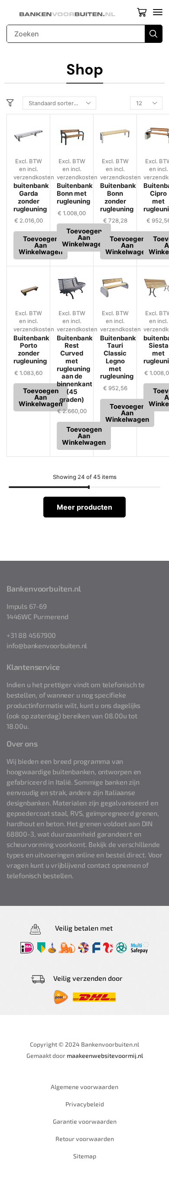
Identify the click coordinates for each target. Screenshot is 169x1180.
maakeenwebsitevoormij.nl (105, 1055)
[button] (141, 12)
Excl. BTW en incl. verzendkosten (33, 169)
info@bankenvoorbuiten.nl (46, 645)
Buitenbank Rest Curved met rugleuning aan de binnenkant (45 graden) (75, 369)
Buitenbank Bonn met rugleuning (75, 193)
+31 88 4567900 (31, 635)
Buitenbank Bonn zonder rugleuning (118, 197)
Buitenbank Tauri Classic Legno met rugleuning (118, 357)
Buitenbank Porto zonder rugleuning (31, 349)
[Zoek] (153, 33)
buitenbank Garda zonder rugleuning (31, 197)
